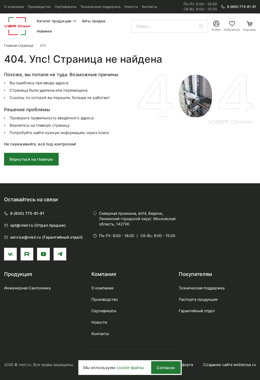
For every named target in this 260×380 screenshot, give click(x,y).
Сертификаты (65, 7)
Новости (131, 7)
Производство (39, 7)
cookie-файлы (130, 367)
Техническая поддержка (100, 7)
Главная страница (18, 45)
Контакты (149, 7)
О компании (14, 7)
